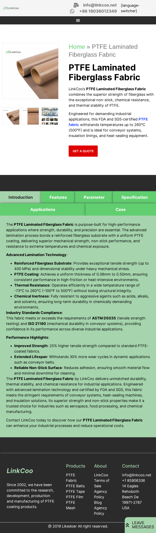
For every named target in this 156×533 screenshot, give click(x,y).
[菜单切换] (78, 20)
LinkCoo (20, 471)
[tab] (20, 197)
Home (77, 46)
